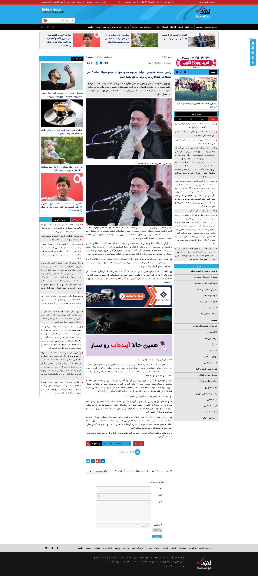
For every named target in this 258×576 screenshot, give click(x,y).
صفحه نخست (211, 27)
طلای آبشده (211, 412)
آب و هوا (80, 2)
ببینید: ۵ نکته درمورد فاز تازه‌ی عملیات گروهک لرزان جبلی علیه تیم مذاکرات (195, 141)
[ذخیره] (97, 63)
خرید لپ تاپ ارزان (208, 301)
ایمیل (160, 495)
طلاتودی (213, 350)
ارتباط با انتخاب (100, 2)
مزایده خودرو (211, 387)
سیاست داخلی (154, 63)
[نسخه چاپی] (88, 62)
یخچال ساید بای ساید (207, 289)
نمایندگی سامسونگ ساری (205, 326)
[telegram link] (52, 548)
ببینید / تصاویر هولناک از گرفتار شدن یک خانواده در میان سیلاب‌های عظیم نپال (195, 133)
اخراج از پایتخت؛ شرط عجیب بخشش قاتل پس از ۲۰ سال (174, 36)
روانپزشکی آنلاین (209, 418)
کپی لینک (138, 443)
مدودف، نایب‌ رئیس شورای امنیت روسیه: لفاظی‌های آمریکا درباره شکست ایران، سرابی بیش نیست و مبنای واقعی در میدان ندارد (61, 228)
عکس (90, 27)
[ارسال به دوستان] (92, 62)
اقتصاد (173, 27)
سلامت (106, 27)
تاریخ (180, 27)
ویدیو (98, 27)
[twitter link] (46, 548)
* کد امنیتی (157, 525)
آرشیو (96, 557)
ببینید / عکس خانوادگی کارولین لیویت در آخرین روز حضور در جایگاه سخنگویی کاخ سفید (195, 125)
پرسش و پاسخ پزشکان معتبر (204, 271)
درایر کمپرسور (211, 338)
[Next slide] (177, 72)
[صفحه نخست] (253, 42)
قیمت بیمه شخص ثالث (206, 369)
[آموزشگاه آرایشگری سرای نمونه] (129, 345)
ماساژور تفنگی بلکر (208, 314)
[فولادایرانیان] (129, 296)
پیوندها (89, 2)
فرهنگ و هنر (145, 27)
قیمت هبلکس (210, 363)
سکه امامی (212, 399)
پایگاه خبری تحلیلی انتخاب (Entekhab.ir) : (154, 163)
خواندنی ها (117, 27)
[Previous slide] (185, 72)
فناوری (156, 27)
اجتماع (165, 27)
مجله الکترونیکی (125, 557)
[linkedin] (102, 461)
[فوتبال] (253, 52)
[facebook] (93, 461)
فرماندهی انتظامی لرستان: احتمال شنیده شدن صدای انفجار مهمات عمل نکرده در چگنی (61, 238)
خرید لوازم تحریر (209, 295)
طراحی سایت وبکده (208, 381)
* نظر (160, 502)
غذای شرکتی (211, 332)
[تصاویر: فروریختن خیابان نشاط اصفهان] (195, 89)
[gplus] (98, 461)
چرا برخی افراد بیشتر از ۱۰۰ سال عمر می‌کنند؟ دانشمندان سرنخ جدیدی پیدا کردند (117, 38)
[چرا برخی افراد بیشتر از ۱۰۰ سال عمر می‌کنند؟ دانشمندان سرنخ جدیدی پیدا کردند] (62, 150)
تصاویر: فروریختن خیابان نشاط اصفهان (197, 103)
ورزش (126, 27)
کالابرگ (214, 344)
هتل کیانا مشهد (209, 308)
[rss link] (58, 548)
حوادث (135, 27)
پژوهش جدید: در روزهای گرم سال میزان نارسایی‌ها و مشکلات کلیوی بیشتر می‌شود (62, 95)
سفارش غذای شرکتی (208, 375)
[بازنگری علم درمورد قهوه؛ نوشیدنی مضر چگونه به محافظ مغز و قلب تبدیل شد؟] (62, 113)
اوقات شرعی (70, 2)
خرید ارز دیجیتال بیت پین (205, 277)
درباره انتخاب (179, 557)
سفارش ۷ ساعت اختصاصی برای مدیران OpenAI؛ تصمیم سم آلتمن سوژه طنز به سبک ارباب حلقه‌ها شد (59, 40)
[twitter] (41, 27)
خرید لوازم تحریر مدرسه (206, 283)
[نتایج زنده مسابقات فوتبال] (253, 62)
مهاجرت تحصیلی (209, 357)
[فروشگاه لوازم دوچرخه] (129, 321)
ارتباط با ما (167, 557)
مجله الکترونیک (57, 2)
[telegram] (47, 27)
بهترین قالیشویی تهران (206, 393)
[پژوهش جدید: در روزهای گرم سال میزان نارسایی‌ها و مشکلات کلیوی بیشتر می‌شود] (62, 76)
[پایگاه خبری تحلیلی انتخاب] (205, 14)
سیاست (199, 27)
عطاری (214, 320)
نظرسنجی (45, 2)
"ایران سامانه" (167, 566)
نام (161, 488)
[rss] (53, 27)
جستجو (103, 557)
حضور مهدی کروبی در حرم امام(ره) (202, 210)
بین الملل (189, 27)
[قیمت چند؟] (253, 47)
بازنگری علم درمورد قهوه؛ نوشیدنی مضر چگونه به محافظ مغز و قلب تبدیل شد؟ (62, 132)
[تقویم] (253, 57)
